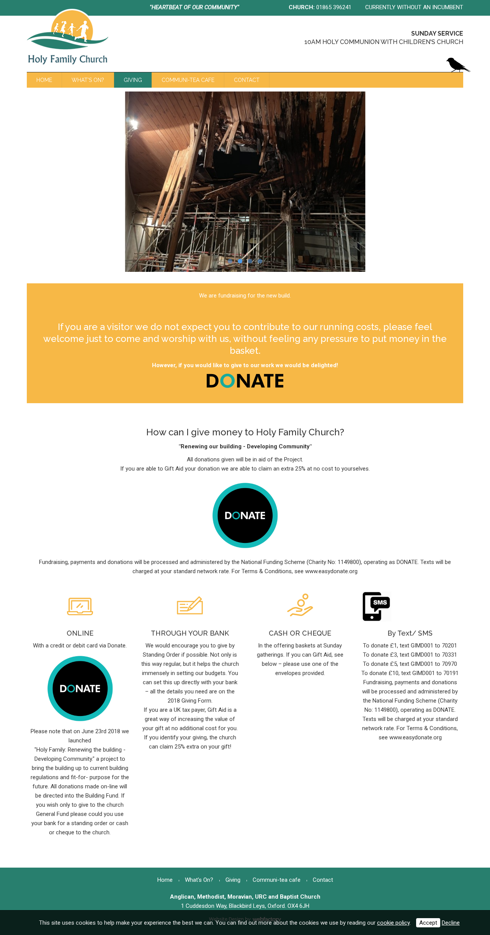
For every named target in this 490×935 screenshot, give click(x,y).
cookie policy (393, 922)
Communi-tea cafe (188, 80)
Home (44, 80)
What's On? (88, 80)
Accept (428, 922)
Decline (451, 922)
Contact (247, 80)
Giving (133, 80)
